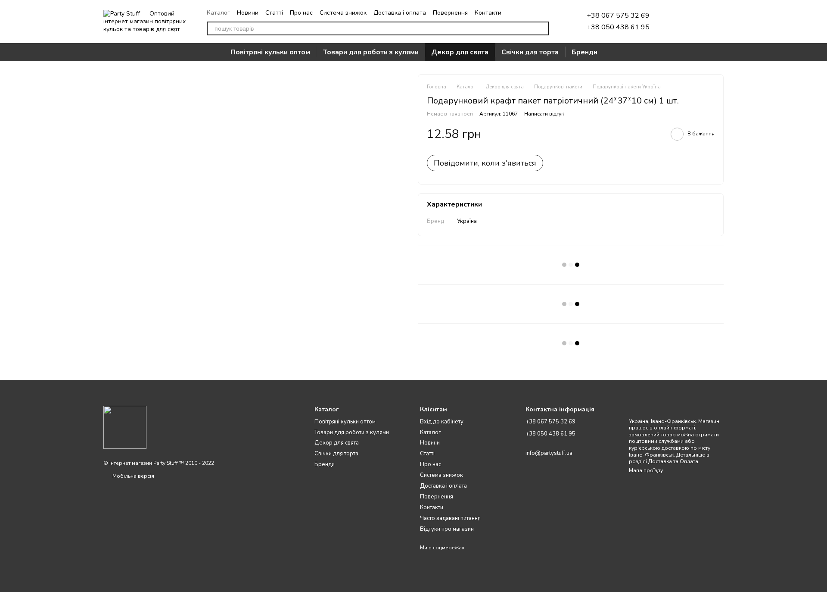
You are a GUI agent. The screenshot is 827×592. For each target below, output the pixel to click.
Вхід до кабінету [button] (441, 422)
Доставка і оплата (399, 13)
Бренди (584, 52)
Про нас (301, 13)
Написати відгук (544, 113)
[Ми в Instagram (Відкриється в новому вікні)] (524, 12)
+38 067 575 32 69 (618, 15)
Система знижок (343, 13)
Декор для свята (459, 52)
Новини (247, 13)
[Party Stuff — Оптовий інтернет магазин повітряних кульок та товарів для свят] (124, 426)
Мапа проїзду (646, 470)
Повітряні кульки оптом (270, 52)
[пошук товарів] (542, 28)
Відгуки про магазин (447, 529)
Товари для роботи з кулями (371, 52)
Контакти (488, 13)
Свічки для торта (530, 52)
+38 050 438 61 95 (618, 27)
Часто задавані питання (450, 518)
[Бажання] (672, 21)
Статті (274, 13)
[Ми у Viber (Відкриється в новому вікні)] (535, 12)
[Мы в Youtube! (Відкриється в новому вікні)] (545, 12)
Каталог (218, 13)
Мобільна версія (132, 476)
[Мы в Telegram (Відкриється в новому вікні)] (514, 12)
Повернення (450, 13)
